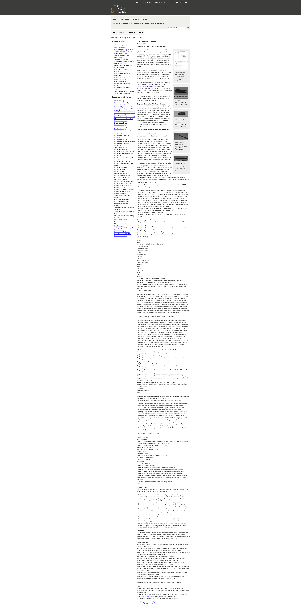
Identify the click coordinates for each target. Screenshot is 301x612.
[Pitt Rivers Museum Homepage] (120, 14)
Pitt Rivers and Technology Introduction (122, 136)
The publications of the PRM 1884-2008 (124, 213)
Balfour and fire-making (120, 167)
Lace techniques (119, 226)
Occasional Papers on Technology (124, 107)
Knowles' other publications (122, 191)
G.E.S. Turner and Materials (121, 199)
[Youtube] (186, 2)
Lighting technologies (120, 123)
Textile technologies (120, 129)
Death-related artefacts (121, 63)
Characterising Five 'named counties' (124, 61)
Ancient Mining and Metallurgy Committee (153, 176)
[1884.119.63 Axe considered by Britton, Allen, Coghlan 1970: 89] (181, 93)
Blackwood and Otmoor (121, 53)
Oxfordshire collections (121, 81)
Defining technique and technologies (124, 111)
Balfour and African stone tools (123, 161)
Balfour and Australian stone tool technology (123, 154)
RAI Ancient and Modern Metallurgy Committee (124, 217)
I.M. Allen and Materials (120, 179)
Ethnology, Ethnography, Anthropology (121, 70)
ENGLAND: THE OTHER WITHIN (130, 19)
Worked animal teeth (120, 224)
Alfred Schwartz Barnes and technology (122, 196)
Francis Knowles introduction (122, 183)
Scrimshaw (117, 89)
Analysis (122, 32)
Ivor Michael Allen (147, 596)
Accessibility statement (154, 602)
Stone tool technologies (121, 127)
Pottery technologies (120, 125)
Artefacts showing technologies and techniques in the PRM (124, 114)
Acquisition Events (119, 47)
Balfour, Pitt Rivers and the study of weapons (124, 164)
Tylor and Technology (120, 147)
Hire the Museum (147, 2)
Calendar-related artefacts (121, 55)
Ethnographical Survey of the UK (123, 73)
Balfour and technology (121, 149)
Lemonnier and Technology (122, 232)
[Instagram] (181, 2)
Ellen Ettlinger (118, 75)
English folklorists (119, 67)
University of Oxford (160, 2)
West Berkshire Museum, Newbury (152, 85)
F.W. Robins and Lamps (120, 220)
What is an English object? (121, 45)
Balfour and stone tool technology (124, 151)
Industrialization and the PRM (122, 234)
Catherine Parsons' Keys (121, 59)
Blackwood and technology (122, 175)
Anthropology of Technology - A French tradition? (123, 229)
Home (115, 32)
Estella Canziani (118, 57)
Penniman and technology (121, 173)
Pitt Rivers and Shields (120, 139)
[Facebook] (177, 2)
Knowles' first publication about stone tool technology (123, 186)
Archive (140, 32)
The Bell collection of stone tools (123, 51)
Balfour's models (119, 171)
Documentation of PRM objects (123, 65)
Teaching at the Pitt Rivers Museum (124, 91)
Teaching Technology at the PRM (123, 109)
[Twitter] (172, 2)
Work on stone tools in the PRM (123, 119)
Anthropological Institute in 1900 (123, 49)
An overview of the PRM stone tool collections (124, 209)
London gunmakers (119, 77)
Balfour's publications (120, 169)
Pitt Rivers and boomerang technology (121, 144)
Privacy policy (144, 602)
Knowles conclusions (120, 193)
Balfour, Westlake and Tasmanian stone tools (123, 158)
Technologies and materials (122, 93)
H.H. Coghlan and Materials (121, 202)
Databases (131, 32)
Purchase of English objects (122, 87)
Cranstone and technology (121, 177)
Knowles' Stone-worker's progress (124, 189)
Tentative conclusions (120, 236)
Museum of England (120, 79)
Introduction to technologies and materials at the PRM (123, 104)
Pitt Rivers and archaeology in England (122, 84)
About (137, 2)
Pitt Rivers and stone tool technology (124, 141)
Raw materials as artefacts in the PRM (124, 117)
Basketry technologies (120, 121)
